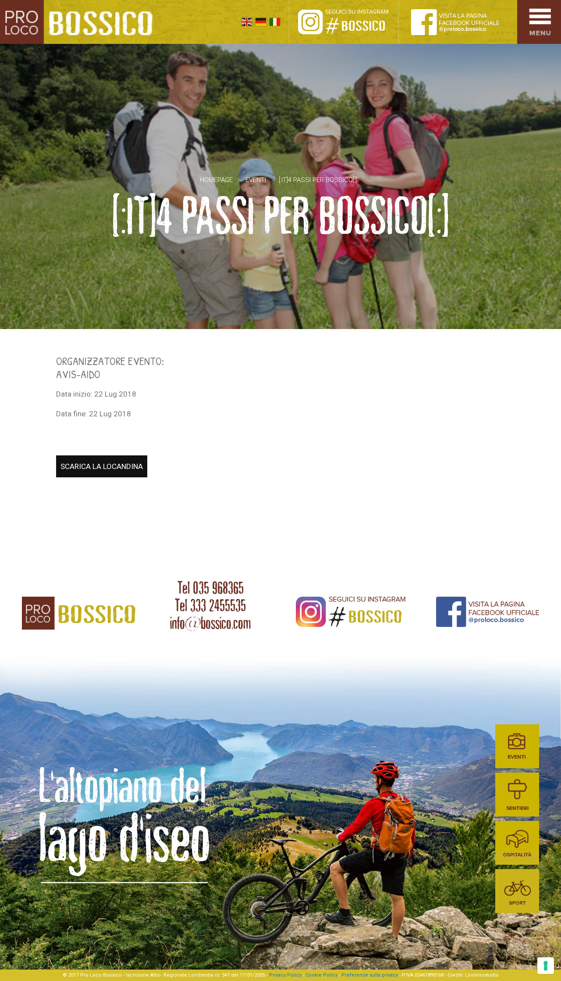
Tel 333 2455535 (210, 605)
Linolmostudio (482, 975)
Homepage (216, 180)
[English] (246, 22)
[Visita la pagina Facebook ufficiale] (462, 22)
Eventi (255, 180)
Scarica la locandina (101, 466)
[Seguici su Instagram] (353, 22)
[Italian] (275, 22)
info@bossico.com (210, 623)
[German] (261, 22)
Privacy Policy (285, 975)
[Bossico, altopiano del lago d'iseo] (79, 22)
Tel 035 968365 (211, 588)
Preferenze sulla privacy (369, 975)
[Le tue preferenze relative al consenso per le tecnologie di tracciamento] (545, 965)
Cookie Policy (321, 975)
